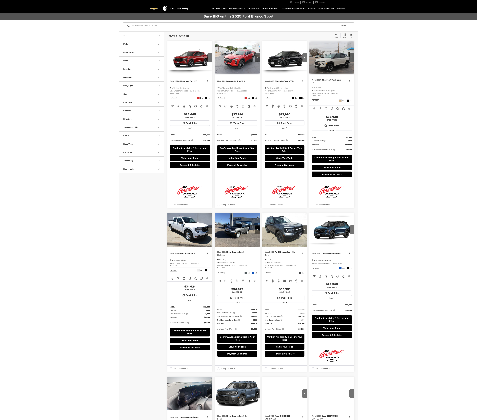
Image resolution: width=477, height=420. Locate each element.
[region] (190, 137)
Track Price (191, 123)
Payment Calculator (190, 165)
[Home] (213, 9)
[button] (209, 57)
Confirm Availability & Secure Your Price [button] (190, 150)
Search (343, 25)
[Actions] (207, 81)
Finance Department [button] (270, 9)
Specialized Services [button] (326, 9)
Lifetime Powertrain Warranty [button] (293, 9)
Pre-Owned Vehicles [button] (237, 9)
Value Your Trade (190, 158)
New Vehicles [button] (221, 9)
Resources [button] (341, 9)
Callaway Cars (253, 9)
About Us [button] (312, 9)
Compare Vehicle (181, 205)
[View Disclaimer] (207, 106)
